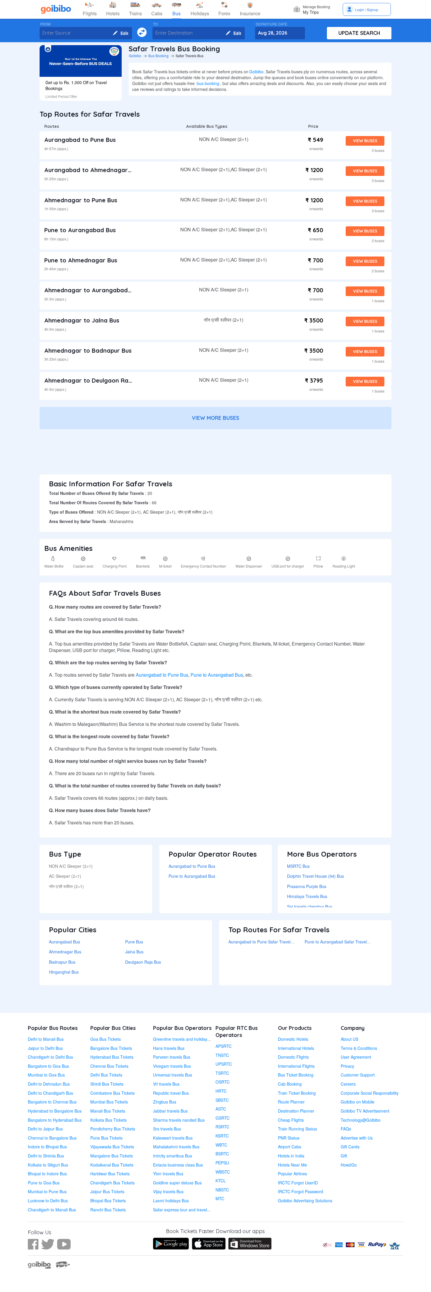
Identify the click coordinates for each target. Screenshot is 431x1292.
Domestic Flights (293, 1057)
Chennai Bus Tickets (109, 1066)
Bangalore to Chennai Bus (52, 1102)
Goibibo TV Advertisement (365, 1111)
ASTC (221, 1109)
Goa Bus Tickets (105, 1039)
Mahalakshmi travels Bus (176, 1147)
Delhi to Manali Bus (46, 1039)
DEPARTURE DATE (271, 24)
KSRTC (222, 1136)
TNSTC (222, 1055)
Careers (348, 1084)
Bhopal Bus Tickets (108, 1200)
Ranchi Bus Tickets (108, 1210)
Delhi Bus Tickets (106, 1075)
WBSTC (223, 1172)
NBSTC (222, 1190)
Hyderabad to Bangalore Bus (55, 1111)
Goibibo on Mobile (357, 1102)
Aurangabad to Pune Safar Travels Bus (264, 942)
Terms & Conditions (359, 1048)
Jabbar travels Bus (170, 1111)
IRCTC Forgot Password (300, 1191)
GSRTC (223, 1118)
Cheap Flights (291, 1120)
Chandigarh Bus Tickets (112, 1183)
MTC (220, 1198)
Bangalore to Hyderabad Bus (55, 1120)
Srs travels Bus (167, 1129)
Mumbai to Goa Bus (46, 1075)
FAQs (346, 1129)
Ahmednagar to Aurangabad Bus (92, 290)
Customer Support (358, 1075)
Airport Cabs (289, 1147)
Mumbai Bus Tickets (109, 1102)
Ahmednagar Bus (65, 952)
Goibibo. (257, 71)
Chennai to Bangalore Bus (52, 1138)
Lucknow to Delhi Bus (48, 1200)
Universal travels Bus (172, 1075)
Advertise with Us (357, 1138)
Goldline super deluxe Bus (177, 1183)
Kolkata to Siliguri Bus (48, 1165)
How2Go (349, 1165)
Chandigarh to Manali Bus (52, 1210)
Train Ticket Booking (297, 1093)
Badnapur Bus (62, 962)
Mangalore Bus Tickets (111, 1156)
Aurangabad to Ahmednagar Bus (92, 170)
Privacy (347, 1066)
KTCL (221, 1181)
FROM (45, 24)
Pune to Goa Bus (44, 1183)
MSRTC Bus (298, 866)
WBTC (221, 1145)
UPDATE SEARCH (359, 33)
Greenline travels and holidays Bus (185, 1039)
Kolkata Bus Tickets (108, 1120)
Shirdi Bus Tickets (106, 1084)
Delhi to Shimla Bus (46, 1156)
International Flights (296, 1066)
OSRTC (223, 1082)
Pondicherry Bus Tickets (112, 1129)
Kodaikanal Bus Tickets (111, 1165)
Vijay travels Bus (168, 1191)
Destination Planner (296, 1111)
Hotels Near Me (292, 1165)
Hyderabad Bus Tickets (111, 1057)
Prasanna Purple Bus (306, 886)
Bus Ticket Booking (295, 1075)
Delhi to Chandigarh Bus (50, 1093)
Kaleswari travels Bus (173, 1138)
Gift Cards (350, 1147)
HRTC (221, 1091)
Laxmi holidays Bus (171, 1200)
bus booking (208, 83)
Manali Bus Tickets (107, 1111)
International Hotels (296, 1048)
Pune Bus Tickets (106, 1138)
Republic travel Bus (171, 1093)
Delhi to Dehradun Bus (49, 1084)
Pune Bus (134, 942)
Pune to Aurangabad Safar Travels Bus (341, 942)
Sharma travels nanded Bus (179, 1120)
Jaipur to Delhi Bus (45, 1048)
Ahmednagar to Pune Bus (80, 200)
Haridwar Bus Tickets (110, 1173)
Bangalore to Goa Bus (48, 1066)
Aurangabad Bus (64, 942)
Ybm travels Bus (168, 1173)
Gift (344, 1156)
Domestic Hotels (293, 1039)
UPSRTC (224, 1064)
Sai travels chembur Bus (309, 906)
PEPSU (222, 1163)
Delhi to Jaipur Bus (45, 1129)
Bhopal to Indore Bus (47, 1173)
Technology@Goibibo (361, 1120)
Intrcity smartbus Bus (172, 1156)
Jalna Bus (134, 952)
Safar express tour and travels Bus (185, 1210)
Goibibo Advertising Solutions (305, 1200)
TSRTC (222, 1073)
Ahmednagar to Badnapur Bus (88, 350)
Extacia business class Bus (178, 1165)
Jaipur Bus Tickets (107, 1191)
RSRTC (222, 1127)
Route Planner (291, 1102)
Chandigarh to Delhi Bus (50, 1057)
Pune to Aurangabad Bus (80, 230)
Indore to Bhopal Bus (47, 1147)
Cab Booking (290, 1084)
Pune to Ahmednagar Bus (80, 260)
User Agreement (356, 1057)
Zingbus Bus (164, 1102)
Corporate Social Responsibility (369, 1093)
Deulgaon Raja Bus (143, 962)
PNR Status (288, 1138)
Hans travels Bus (168, 1048)
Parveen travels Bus (171, 1057)
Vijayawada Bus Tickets (112, 1147)
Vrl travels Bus (166, 1084)
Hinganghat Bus (64, 972)
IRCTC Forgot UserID (298, 1183)
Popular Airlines (292, 1173)
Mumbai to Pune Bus (47, 1191)
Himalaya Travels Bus (307, 896)
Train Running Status (297, 1129)
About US (349, 1039)
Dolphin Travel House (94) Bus (315, 876)
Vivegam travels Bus (172, 1066)
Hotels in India (291, 1156)
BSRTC (222, 1154)
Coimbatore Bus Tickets (112, 1093)
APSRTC (224, 1046)
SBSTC (222, 1100)
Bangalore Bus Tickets (111, 1048)
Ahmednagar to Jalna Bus (81, 320)
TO (155, 24)
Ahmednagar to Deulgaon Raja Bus (95, 380)
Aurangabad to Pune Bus (80, 139)
